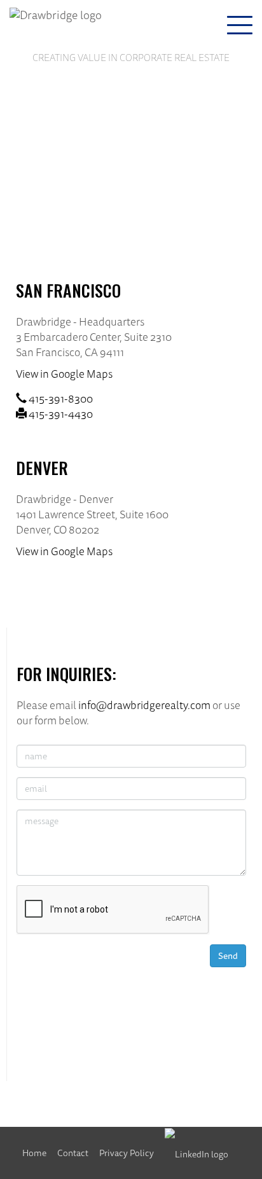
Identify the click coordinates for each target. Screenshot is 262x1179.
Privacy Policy (126, 1153)
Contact (72, 1153)
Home (34, 1153)
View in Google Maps (64, 373)
